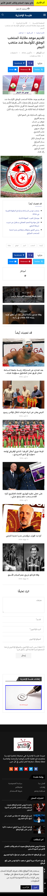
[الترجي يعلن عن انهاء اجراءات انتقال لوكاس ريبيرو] (23, 394)
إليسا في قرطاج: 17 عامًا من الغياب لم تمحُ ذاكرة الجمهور (18, 817)
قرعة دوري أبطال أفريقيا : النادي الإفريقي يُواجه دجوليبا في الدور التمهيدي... (23, 453)
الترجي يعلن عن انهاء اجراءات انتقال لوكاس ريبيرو (23, 412)
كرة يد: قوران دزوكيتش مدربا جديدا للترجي (23, 535)
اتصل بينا (41, 783)
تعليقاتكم (18, 787)
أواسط (41, 245)
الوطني (17, 245)
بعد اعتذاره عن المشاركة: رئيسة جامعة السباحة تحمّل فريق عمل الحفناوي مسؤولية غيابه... (23, 372)
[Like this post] (29, 63)
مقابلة (9, 245)
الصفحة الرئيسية (38, 23)
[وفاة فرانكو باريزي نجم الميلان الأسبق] (23, 557)
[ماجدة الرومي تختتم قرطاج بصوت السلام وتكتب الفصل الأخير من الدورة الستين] (39, 807)
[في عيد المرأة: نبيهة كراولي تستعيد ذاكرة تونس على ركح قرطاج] (39, 829)
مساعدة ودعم (39, 791)
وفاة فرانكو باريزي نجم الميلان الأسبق (23, 574)
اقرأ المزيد (25, 887)
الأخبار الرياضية (21, 23)
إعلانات (42, 787)
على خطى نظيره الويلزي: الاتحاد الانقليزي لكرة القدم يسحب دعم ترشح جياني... (23, 495)
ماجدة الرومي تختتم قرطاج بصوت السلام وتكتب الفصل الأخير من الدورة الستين (18, 807)
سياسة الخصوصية (15, 783)
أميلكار (38, 52)
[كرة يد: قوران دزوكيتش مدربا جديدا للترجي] (23, 518)
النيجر (24, 245)
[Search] (2, 15)
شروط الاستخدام (16, 791)
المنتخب (32, 245)
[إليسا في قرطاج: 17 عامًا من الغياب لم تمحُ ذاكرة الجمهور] (39, 818)
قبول (35, 887)
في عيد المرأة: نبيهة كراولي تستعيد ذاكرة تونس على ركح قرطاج (17, 828)
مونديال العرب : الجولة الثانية (29, 218)
